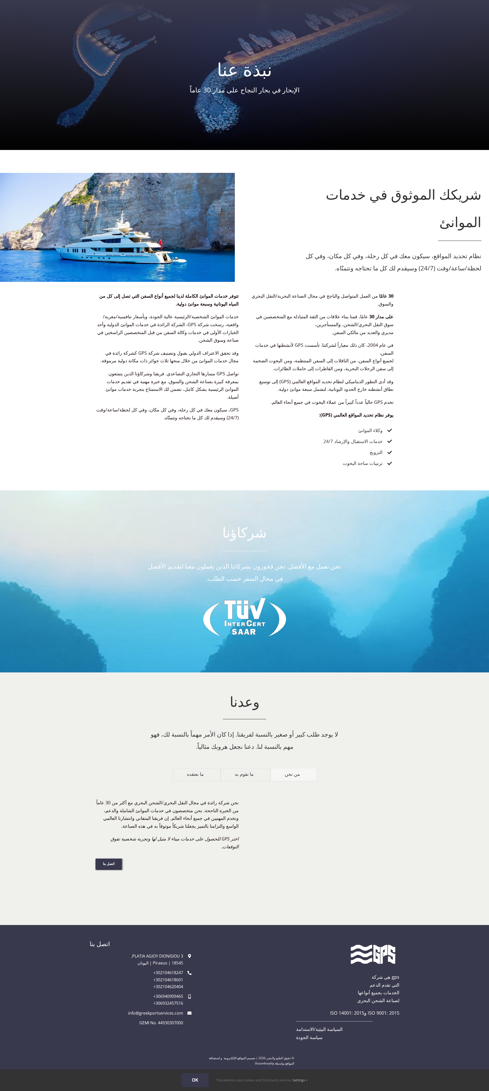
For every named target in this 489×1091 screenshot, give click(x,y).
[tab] (293, 774)
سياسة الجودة (309, 1037)
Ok (195, 1080)
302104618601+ (168, 980)
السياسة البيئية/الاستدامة (319, 1029)
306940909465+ (168, 996)
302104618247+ (168, 972)
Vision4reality (264, 1063)
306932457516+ (168, 1003)
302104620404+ (168, 986)
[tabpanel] (244, 837)
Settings (299, 1080)
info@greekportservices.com (155, 1013)
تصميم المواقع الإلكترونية (239, 1058)
